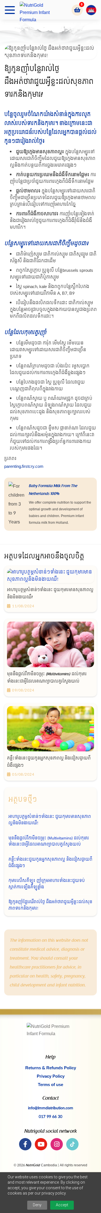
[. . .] (9, 10)
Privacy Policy (51, 1076)
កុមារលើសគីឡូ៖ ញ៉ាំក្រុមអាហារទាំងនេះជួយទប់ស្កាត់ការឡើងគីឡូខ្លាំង (46, 884)
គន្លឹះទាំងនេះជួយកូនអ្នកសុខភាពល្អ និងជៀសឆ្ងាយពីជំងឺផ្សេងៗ (50, 862)
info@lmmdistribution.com (50, 1108)
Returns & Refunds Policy (50, 1068)
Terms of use (50, 1085)
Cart (77, 9)
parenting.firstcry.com (23, 466)
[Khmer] (89, 10)
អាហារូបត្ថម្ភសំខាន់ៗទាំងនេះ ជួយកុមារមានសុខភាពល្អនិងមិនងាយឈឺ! (49, 820)
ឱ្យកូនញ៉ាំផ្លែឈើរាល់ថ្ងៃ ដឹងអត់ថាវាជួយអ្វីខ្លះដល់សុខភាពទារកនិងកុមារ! (50, 905)
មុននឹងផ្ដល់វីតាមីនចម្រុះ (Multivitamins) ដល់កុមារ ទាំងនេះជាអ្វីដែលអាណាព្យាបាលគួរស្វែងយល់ (48, 841)
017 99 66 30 (50, 1116)
